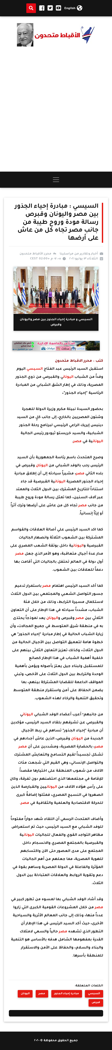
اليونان (68, 377)
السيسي (35, 369)
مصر (78, 442)
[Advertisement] (56, 109)
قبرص (96, 1002)
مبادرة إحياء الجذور (66, 993)
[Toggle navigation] (56, 180)
